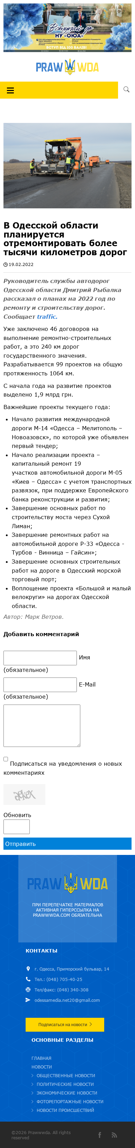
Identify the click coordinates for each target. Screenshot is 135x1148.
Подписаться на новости (62, 1024)
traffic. (47, 316)
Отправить (20, 843)
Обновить (17, 815)
